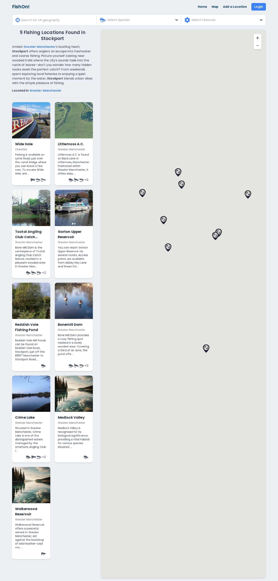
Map (215, 7)
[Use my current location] (18, 20)
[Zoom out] (258, 45)
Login (258, 7)
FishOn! (21, 7)
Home (202, 7)
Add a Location (235, 7)
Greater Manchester (39, 47)
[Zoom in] (258, 38)
